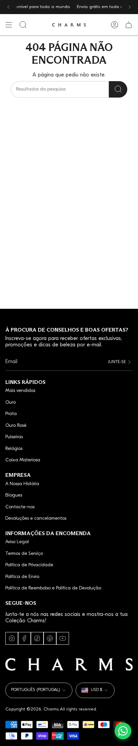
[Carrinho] (129, 25)
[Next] (130, 7)
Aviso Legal (17, 541)
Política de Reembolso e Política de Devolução (53, 588)
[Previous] (8, 7)
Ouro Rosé (15, 425)
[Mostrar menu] (8, 25)
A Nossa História (22, 483)
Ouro (10, 402)
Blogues (13, 495)
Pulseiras (14, 437)
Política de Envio (22, 576)
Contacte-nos (19, 507)
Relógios (13, 448)
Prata (11, 413)
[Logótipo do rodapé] (69, 664)
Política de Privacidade (29, 565)
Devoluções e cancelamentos (35, 518)
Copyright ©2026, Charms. (32, 709)
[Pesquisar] (118, 89)
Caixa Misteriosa (22, 460)
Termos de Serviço (24, 553)
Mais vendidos (20, 390)
